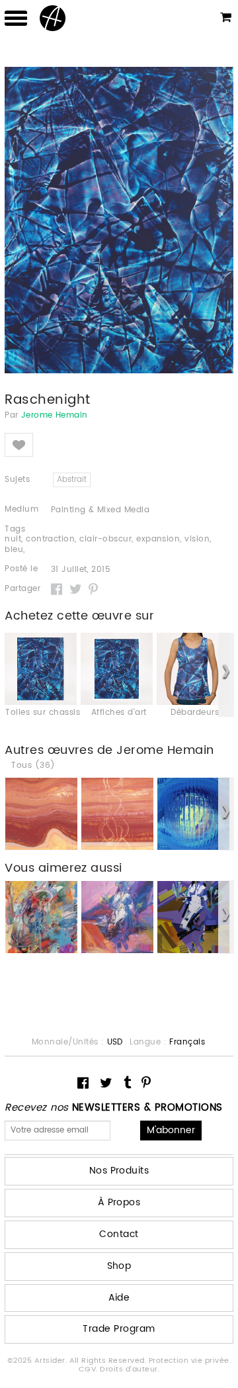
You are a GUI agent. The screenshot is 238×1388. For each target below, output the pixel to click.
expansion (158, 539)
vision (197, 539)
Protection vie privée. (190, 1361)
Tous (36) (33, 765)
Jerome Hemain (54, 415)
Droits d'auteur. (129, 1369)
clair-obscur (105, 539)
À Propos (119, 1202)
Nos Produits (119, 1170)
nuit (13, 539)
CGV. (89, 1369)
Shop (119, 1265)
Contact (118, 1234)
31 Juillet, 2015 (81, 570)
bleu (14, 549)
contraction (50, 539)
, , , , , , (108, 544)
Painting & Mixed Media (100, 510)
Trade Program (119, 1328)
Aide (119, 1297)
